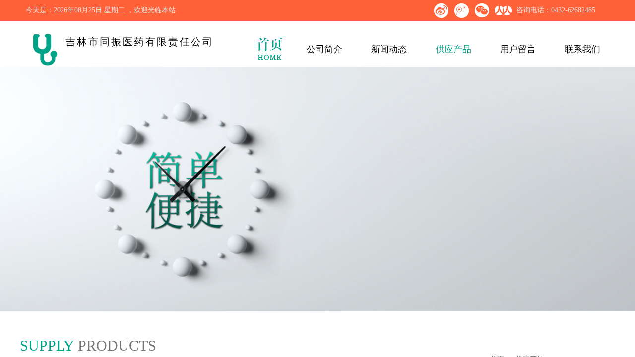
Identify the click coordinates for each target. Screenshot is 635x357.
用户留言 (518, 49)
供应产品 (453, 49)
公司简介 (324, 49)
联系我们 (582, 49)
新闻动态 (389, 49)
